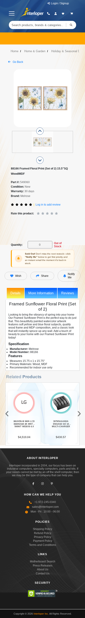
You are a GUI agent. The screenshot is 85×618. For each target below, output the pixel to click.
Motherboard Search (42, 561)
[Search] (71, 25)
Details (15, 293)
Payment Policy (42, 540)
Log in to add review (48, 204)
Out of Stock (58, 245)
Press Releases (42, 565)
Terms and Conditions (42, 545)
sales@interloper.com (45, 506)
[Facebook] (33, 484)
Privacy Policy (42, 537)
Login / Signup (59, 3)
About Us (42, 569)
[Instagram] (42, 484)
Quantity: (17, 244)
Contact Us (42, 573)
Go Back (17, 62)
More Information (40, 293)
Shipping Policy (42, 529)
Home (14, 51)
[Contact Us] (48, 13)
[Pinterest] (52, 484)
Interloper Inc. (41, 613)
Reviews (67, 293)
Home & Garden (34, 51)
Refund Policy (42, 533)
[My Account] (56, 13)
